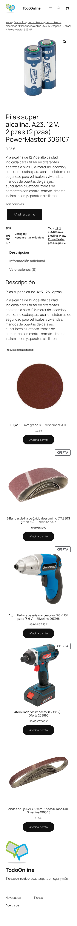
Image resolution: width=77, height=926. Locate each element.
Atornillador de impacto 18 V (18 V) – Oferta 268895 (38, 713)
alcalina (53, 235)
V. (65, 243)
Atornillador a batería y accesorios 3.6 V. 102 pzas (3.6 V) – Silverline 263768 (38, 617)
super (58, 243)
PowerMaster (56, 239)
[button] (64, 41)
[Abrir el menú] (50, 8)
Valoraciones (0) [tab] (22, 269)
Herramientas (36, 22)
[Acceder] (58, 8)
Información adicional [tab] (27, 260)
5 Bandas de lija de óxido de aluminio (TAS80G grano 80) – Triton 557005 (38, 520)
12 (57, 228)
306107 (52, 232)
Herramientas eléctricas (29, 237)
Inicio (9, 22)
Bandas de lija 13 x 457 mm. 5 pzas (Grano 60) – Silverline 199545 (38, 810)
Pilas (62, 235)
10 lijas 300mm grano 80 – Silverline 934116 (39, 425)
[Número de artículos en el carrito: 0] (67, 8)
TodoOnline (31, 8)
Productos (20, 22)
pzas (51, 243)
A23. (61, 232)
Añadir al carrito (24, 214)
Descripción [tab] (19, 252)
